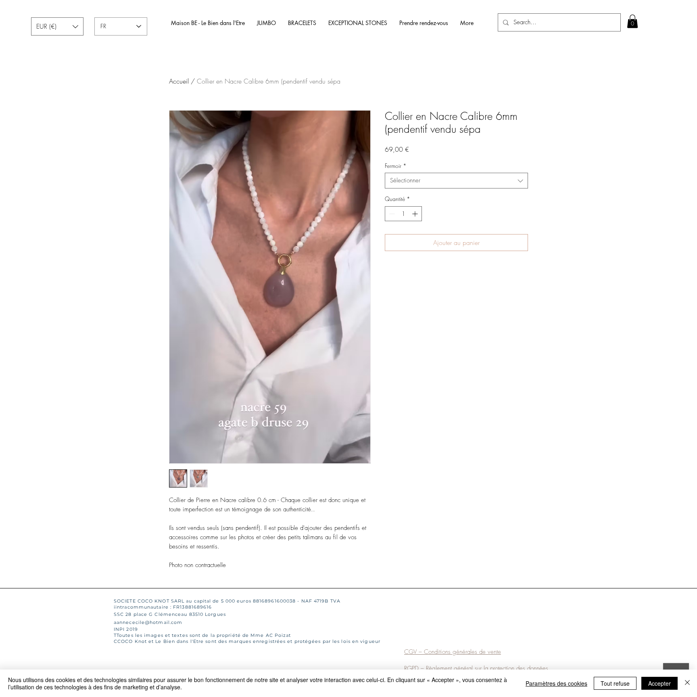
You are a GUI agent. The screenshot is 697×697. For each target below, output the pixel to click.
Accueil (179, 81)
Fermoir (396, 166)
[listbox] (57, 26)
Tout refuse (615, 683)
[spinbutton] (403, 214)
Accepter (659, 683)
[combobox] (456, 180)
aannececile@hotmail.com (148, 622)
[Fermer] (687, 683)
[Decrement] (391, 214)
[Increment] (416, 214)
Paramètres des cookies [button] (556, 683)
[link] (632, 21)
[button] (57, 26)
